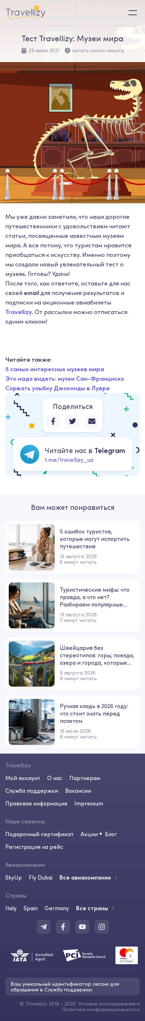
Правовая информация (36, 803)
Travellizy (18, 312)
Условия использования (106, 1004)
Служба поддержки (31, 790)
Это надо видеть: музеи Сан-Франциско (64, 378)
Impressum (88, 803)
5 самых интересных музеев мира (54, 369)
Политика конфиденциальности (101, 1009)
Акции (89, 834)
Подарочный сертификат (39, 834)
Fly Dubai (40, 877)
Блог (111, 834)
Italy (11, 908)
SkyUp (13, 877)
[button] (130, 955)
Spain (31, 908)
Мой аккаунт (22, 778)
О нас (54, 778)
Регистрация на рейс (34, 847)
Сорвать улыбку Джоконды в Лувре (57, 388)
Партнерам (84, 778)
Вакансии (78, 790)
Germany (57, 908)
